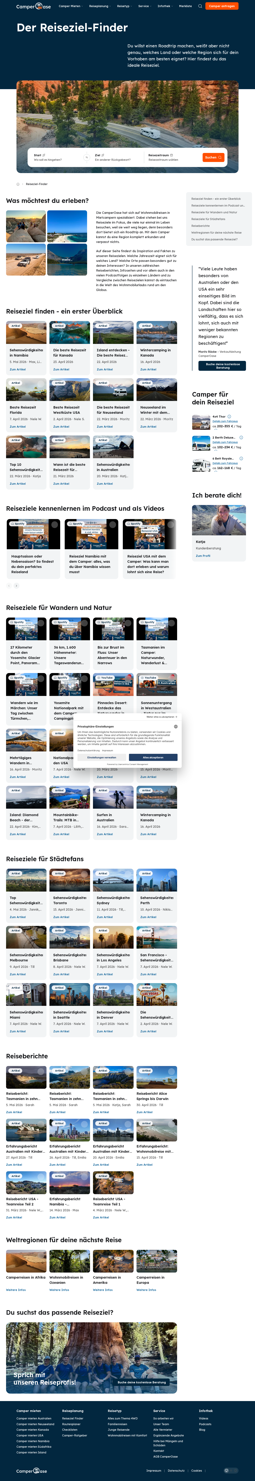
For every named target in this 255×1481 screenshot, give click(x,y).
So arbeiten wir (163, 1418)
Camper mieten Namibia (32, 1441)
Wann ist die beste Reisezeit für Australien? (69, 469)
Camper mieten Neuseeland (35, 1424)
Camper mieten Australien (33, 1418)
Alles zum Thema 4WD (123, 1418)
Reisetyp (123, 6)
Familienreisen (117, 1424)
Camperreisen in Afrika (25, 1277)
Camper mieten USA (29, 1435)
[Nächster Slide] (17, 586)
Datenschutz (176, 1470)
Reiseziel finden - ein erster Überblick (216, 198)
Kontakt (158, 1451)
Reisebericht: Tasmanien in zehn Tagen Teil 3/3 (22, 1098)
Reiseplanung (98, 6)
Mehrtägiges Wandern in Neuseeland (20, 763)
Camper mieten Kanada (32, 1429)
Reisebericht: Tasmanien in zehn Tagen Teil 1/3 (109, 1098)
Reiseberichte (200, 226)
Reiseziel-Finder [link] (37, 184)
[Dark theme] (235, 1470)
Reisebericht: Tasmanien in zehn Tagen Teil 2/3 (65, 1098)
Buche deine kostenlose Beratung (142, 1382)
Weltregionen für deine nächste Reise (216, 232)
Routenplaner (71, 1424)
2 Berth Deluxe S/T (222, 438)
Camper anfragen (222, 6)
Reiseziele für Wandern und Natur (214, 212)
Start (37, 155)
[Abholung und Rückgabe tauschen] (86, 157)
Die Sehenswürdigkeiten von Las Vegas (157, 1017)
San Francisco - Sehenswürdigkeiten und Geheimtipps (157, 960)
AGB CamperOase (165, 1456)
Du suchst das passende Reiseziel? (214, 239)
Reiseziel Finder (72, 1418)
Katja (200, 542)
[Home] (17, 184)
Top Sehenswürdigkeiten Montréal (27, 903)
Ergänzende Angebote (168, 1435)
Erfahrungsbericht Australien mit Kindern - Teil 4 (25, 1151)
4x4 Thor (219, 416)
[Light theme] (231, 1470)
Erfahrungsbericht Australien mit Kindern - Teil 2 (112, 1151)
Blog (202, 1429)
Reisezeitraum (158, 155)
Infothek (164, 6)
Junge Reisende (119, 1429)
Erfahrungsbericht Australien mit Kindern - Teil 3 (68, 1151)
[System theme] (226, 1470)
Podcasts (205, 1424)
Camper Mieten (69, 6)
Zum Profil (203, 556)
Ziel (97, 155)
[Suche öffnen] (200, 6)
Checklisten (69, 1429)
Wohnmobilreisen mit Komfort (127, 1435)
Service (143, 6)
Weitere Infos (16, 1290)
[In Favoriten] (40, 326)
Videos (203, 1418)
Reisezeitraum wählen (163, 159)
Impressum (153, 1470)
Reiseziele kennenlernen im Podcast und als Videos (220, 205)
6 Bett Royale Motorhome (222, 459)
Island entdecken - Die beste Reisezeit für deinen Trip (113, 355)
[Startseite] (33, 6)
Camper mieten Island (31, 1452)
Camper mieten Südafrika (33, 1446)
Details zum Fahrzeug (225, 421)
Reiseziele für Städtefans (208, 219)
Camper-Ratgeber (74, 1435)
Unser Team (161, 1424)
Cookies (196, 1470)
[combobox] (58, 160)
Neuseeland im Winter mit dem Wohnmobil (153, 412)
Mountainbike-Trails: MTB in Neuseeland (65, 820)
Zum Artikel (18, 369)
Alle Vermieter (162, 1429)
